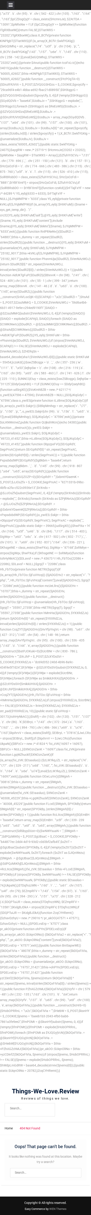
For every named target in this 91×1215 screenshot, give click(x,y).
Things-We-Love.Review (45, 1091)
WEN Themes (57, 1209)
